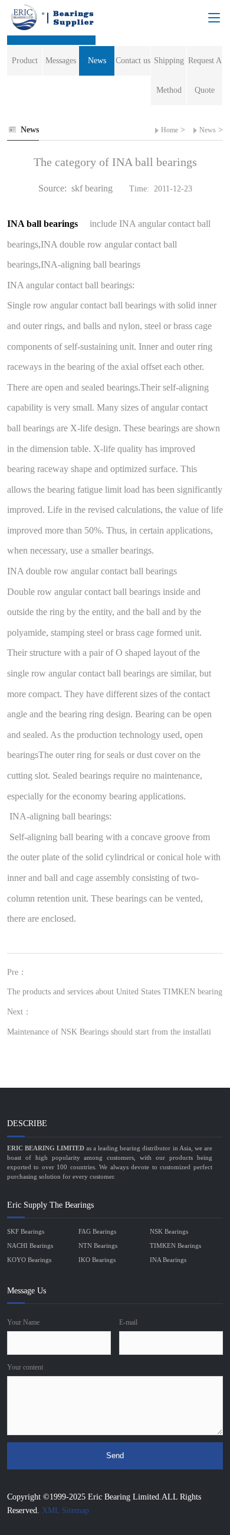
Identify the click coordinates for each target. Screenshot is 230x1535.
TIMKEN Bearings (175, 1245)
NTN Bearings (97, 1245)
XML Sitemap (65, 1510)
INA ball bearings (43, 224)
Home (169, 130)
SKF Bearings (25, 1231)
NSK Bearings (169, 1231)
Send (115, 1455)
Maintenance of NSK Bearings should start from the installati (109, 1031)
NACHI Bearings (30, 1245)
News (207, 130)
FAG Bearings (97, 1231)
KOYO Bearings (29, 1259)
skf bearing (92, 188)
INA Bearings (168, 1259)
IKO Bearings (97, 1259)
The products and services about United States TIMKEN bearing (114, 991)
